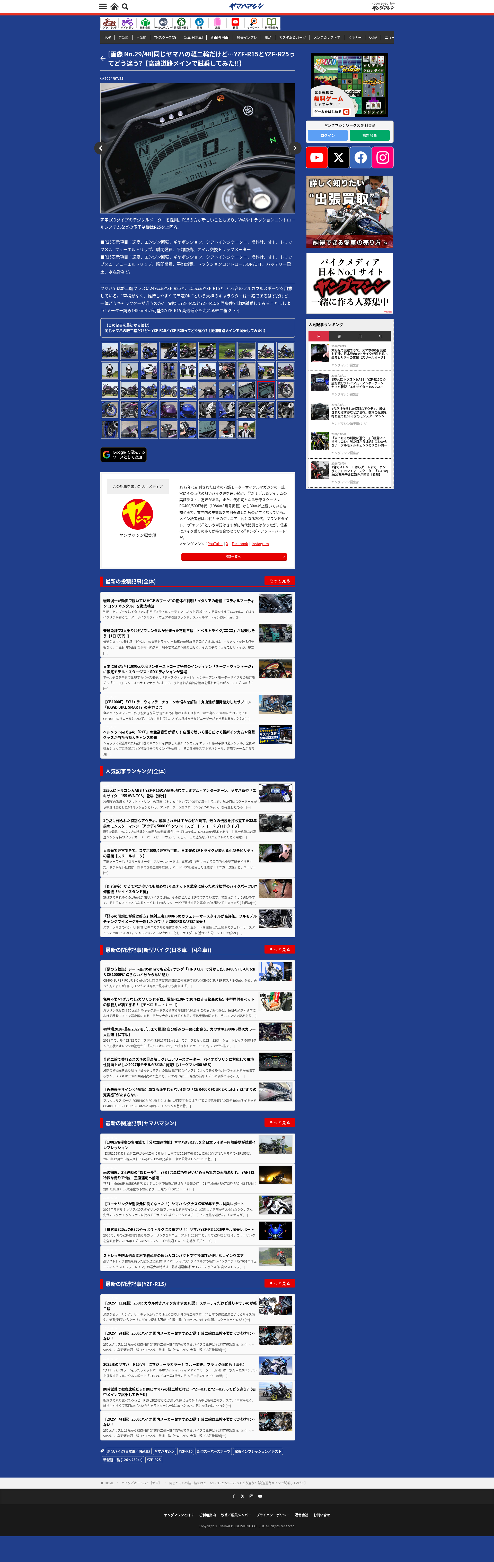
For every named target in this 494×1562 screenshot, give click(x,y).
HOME (109, 1483)
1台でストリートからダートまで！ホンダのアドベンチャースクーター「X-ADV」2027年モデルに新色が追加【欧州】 (359, 470)
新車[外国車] (219, 37)
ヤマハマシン (164, 1451)
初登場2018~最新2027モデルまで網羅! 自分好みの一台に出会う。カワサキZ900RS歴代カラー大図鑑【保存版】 (179, 1031)
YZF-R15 (186, 1451)
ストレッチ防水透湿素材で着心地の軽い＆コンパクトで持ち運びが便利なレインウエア (173, 1255)
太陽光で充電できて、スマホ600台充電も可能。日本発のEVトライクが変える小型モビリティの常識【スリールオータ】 (178, 853)
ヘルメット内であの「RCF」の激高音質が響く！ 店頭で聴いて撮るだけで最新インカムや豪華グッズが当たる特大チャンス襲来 (179, 734)
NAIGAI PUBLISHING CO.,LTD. (242, 1526)
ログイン (328, 135)
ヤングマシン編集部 (345, 365)
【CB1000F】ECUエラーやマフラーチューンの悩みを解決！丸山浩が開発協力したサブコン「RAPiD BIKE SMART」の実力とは (177, 704)
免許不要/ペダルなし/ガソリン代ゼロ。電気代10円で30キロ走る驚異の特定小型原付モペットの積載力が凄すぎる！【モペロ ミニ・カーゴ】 (178, 1002)
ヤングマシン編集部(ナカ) (349, 423)
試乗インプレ (247, 37)
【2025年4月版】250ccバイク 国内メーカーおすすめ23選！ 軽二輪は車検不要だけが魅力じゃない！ (179, 1422)
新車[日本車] (193, 37)
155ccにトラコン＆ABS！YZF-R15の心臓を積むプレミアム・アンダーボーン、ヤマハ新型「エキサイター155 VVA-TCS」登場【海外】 (179, 793)
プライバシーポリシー (273, 1514)
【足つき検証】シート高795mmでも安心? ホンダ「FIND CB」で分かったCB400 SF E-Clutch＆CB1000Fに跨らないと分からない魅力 (179, 971)
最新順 (124, 37)
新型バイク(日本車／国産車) (128, 1451)
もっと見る (280, 580)
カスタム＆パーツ (292, 37)
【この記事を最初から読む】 (186, 327)
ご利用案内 (207, 1514)
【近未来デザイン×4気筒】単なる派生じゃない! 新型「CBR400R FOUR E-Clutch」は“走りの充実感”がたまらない (180, 1092)
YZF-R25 (154, 1459)
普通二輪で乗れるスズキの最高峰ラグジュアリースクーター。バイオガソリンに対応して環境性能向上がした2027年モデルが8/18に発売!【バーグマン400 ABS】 (178, 1062)
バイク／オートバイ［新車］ (141, 1483)
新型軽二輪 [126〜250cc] (123, 1459)
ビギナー (354, 37)
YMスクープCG (165, 37)
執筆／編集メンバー (236, 1514)
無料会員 (370, 135)
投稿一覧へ (233, 556)
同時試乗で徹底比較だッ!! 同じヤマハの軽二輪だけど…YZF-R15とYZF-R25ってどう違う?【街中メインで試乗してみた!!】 (179, 1391)
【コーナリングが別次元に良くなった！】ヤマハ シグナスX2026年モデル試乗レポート (173, 1203)
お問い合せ (321, 1514)
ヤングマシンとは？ (179, 1514)
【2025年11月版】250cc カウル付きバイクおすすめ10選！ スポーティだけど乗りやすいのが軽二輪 (180, 1305)
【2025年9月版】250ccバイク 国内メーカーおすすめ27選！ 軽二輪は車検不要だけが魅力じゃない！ (179, 1336)
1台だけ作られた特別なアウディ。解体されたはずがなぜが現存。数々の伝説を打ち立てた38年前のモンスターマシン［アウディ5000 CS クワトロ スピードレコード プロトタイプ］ (180, 823)
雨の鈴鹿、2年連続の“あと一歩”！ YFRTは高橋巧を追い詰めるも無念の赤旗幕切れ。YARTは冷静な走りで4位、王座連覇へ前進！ (178, 1175)
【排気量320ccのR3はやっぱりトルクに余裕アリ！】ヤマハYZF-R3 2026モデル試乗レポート (178, 1229)
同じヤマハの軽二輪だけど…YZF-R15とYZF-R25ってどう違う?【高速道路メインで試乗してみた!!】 (238, 1483)
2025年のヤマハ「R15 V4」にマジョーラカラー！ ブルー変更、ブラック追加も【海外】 (174, 1364)
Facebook (240, 543)
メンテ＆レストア (327, 37)
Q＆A (373, 37)
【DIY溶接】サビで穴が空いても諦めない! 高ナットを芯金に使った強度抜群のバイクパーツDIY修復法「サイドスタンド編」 (180, 888)
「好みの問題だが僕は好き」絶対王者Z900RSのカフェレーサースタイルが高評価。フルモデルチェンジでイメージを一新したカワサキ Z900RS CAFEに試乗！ (180, 918)
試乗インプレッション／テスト (258, 1451)
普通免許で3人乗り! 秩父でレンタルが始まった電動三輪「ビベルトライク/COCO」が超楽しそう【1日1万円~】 (179, 633)
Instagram (260, 543)
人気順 (141, 37)
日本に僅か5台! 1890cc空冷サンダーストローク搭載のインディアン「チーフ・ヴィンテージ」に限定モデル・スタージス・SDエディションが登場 (179, 669)
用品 (268, 37)
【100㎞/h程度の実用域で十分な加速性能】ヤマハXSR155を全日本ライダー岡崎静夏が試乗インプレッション (179, 1144)
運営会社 (301, 1514)
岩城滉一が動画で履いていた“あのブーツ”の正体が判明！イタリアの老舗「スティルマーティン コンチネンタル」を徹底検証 (178, 603)
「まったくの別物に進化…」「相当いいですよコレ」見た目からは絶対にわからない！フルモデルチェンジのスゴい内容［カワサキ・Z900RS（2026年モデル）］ (359, 441)
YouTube (215, 543)
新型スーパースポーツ (213, 1451)
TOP (107, 37)
